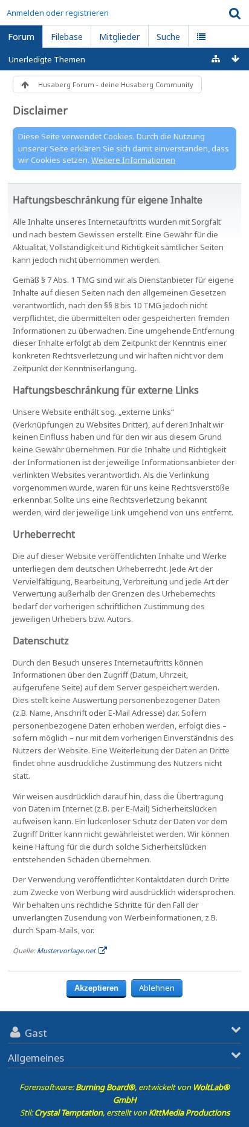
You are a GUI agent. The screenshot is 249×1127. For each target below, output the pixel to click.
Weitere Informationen (133, 159)
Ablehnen (157, 987)
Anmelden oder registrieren (58, 12)
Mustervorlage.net (66, 950)
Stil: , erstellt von (125, 1112)
